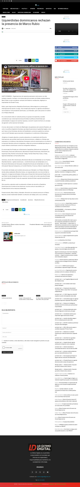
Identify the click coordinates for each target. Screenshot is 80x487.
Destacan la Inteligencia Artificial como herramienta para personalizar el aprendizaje (66, 305)
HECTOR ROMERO (59, 209)
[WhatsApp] (33, 60)
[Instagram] (5, 1)
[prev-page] (3, 303)
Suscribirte (74, 60)
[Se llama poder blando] (9, 290)
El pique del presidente (68, 421)
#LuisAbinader (23, 199)
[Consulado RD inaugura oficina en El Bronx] (58, 98)
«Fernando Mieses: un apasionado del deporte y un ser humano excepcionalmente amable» (66, 384)
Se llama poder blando (7, 298)
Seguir (75, 50)
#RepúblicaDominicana (39, 199)
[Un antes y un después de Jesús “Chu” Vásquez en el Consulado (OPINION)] (58, 90)
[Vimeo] (9, 1)
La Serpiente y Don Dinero (64, 240)
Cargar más (66, 112)
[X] (7, 1)
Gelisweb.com (52, 484)
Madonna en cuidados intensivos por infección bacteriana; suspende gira (66, 333)
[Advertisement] (27, 262)
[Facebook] (3, 1)
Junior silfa (57, 174)
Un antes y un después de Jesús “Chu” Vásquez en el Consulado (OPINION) (69, 90)
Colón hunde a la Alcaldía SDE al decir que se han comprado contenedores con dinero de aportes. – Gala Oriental (65, 221)
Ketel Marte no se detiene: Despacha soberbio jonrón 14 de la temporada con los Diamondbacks (66, 150)
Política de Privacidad (61, 484)
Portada (3, 16)
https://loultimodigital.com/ (20, 235)
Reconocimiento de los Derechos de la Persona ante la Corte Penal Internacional (65, 194)
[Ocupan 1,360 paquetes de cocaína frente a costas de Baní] (27, 290)
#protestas (30, 199)
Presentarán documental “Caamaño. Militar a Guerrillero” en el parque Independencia (66, 289)
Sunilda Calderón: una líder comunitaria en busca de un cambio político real (65, 390)
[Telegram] (37, 60)
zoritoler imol (58, 279)
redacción (8, 28)
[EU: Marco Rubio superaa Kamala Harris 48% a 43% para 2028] (44, 290)
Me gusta (74, 47)
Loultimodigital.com (37, 484)
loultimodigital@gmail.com (43, 476)
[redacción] (3, 28)
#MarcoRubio (5, 202)
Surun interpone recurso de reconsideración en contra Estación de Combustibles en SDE (65, 215)
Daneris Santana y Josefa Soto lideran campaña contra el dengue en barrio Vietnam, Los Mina (66, 261)
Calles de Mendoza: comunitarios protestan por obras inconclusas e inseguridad (65, 156)
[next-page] (5, 303)
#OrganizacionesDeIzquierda (12, 199)
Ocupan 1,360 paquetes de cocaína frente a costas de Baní (69, 105)
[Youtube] (11, 1)
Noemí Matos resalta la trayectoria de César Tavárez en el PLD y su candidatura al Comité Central (66, 205)
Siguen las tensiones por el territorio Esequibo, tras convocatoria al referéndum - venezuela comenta (66, 253)
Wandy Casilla (58, 364)
